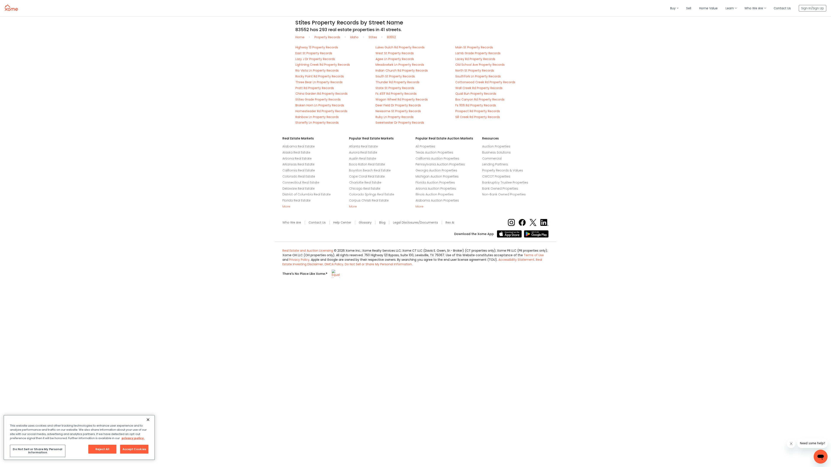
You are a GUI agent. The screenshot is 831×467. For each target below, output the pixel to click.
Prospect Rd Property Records (477, 111)
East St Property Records (313, 53)
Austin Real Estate (362, 158)
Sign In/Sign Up (812, 8)
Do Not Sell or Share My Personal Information (378, 264)
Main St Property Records (474, 47)
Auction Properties (496, 146)
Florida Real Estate (296, 200)
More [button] (286, 206)
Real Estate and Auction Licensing (307, 250)
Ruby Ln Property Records (394, 117)
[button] (674, 8)
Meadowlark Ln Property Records (399, 64)
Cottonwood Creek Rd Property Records (485, 82)
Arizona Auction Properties (436, 188)
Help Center (342, 222)
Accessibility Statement (516, 259)
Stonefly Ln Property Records (317, 122)
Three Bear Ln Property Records (319, 82)
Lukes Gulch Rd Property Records (400, 47)
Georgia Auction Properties (436, 170)
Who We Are (291, 222)
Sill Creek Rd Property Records (477, 117)
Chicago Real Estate (364, 188)
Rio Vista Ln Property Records (317, 70)
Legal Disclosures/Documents (415, 222)
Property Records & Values (502, 170)
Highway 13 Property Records (316, 47)
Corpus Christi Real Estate (369, 200)
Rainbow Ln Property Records (317, 117)
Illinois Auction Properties (435, 194)
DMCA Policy (334, 264)
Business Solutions (496, 152)
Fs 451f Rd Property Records (396, 93)
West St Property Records (394, 53)
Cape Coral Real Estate (367, 176)
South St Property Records (395, 76)
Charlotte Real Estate (365, 182)
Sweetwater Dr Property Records (399, 122)
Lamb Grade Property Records (478, 53)
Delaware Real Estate (298, 188)
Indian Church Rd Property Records (401, 70)
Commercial (492, 158)
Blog (382, 222)
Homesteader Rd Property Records (321, 111)
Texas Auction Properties (434, 152)
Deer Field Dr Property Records (398, 105)
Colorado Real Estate (298, 176)
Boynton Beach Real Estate (370, 170)
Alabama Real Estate (298, 146)
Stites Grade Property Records (318, 99)
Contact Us (317, 222)
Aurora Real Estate (363, 152)
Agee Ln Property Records (394, 59)
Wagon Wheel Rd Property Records (401, 99)
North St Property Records (474, 70)
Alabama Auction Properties (437, 200)
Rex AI (450, 222)
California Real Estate (298, 170)
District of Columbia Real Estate (306, 194)
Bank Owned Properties (500, 188)
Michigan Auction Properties (437, 176)
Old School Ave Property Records (480, 64)
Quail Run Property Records (475, 93)
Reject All (102, 449)
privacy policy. (133, 438)
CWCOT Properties (496, 176)
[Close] (148, 419)
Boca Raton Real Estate (367, 164)
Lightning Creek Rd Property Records (322, 64)
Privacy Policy (299, 259)
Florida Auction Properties (435, 182)
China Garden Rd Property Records (321, 93)
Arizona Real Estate (297, 158)
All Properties (425, 146)
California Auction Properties (437, 158)
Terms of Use (534, 255)
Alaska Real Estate (296, 152)
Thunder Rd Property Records (397, 82)
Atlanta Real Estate (363, 146)
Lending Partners (495, 164)
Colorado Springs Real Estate (371, 194)
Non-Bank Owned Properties (504, 194)
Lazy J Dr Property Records (315, 59)
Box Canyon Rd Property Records (479, 99)
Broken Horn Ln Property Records (319, 105)
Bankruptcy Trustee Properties (505, 182)
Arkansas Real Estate (298, 164)
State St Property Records (394, 88)
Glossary (365, 222)
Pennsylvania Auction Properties (440, 164)
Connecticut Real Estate (300, 182)
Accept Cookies (134, 449)
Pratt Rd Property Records (314, 88)
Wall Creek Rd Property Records (478, 88)
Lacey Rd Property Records (475, 59)
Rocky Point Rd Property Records (319, 76)
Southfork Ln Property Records (478, 76)
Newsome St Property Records (398, 111)
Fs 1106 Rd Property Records (475, 105)
